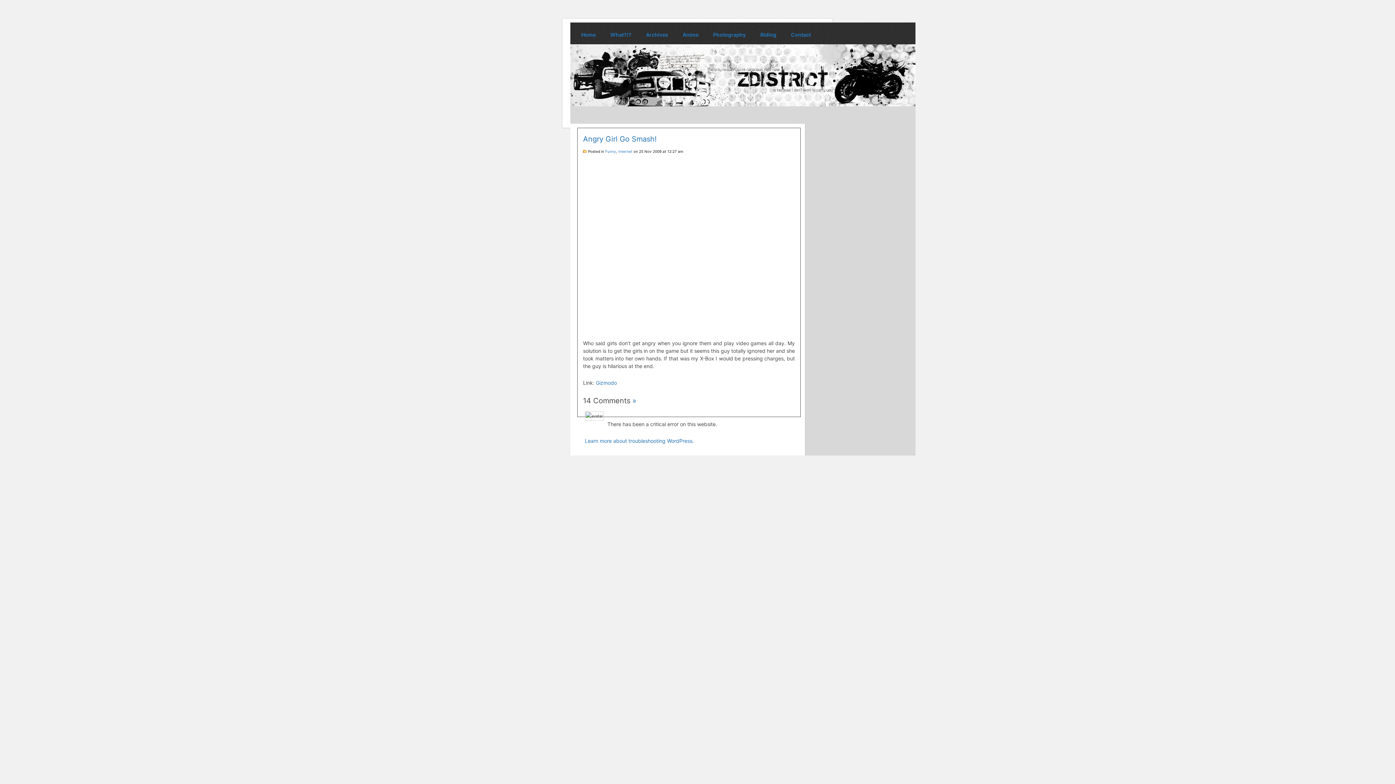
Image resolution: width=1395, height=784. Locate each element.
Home (588, 35)
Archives (657, 35)
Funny (610, 151)
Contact (801, 35)
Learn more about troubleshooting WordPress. (639, 441)
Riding (768, 35)
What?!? (620, 35)
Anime (691, 35)
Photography (729, 35)
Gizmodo (606, 383)
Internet (625, 151)
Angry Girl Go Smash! (620, 139)
